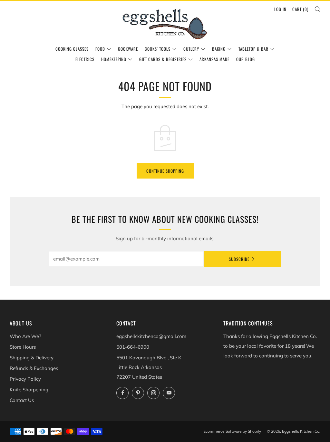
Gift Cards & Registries (163, 59)
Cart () (300, 9)
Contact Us (22, 400)
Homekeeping (113, 59)
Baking (219, 49)
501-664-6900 (132, 347)
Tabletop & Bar (253, 49)
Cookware (128, 49)
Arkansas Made (214, 59)
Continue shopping (165, 171)
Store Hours (23, 347)
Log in (280, 9)
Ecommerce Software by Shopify (232, 431)
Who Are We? (25, 336)
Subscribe (239, 259)
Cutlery (191, 49)
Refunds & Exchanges (34, 368)
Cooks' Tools (157, 49)
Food (100, 49)
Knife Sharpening (29, 389)
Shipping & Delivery (31, 358)
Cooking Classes (72, 49)
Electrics (84, 59)
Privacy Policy (25, 379)
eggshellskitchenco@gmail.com (151, 336)
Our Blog (245, 59)
